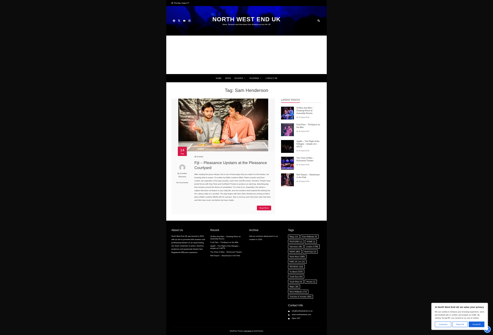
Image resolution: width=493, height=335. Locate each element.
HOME (311, 242)
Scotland (200, 157)
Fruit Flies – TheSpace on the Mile (224, 242)
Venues (310, 282)
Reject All (460, 324)
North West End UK (246, 19)
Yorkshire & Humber (300, 297)
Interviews (296, 247)
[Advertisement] (246, 55)
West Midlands (298, 292)
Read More (264, 208)
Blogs (294, 237)
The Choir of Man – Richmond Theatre (226, 252)
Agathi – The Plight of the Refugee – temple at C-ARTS (307, 144)
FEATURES (254, 78)
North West (297, 257)
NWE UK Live (297, 262)
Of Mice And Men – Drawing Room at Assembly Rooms (305, 110)
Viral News (248, 331)
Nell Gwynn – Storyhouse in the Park (225, 256)
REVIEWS (239, 78)
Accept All (476, 324)
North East (310, 252)
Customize (443, 324)
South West (296, 282)
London (312, 247)
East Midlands (309, 237)
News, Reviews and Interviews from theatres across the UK (246, 24)
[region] (459, 316)
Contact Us (271, 78)
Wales (294, 287)
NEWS (228, 78)
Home (218, 78)
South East (296, 277)
